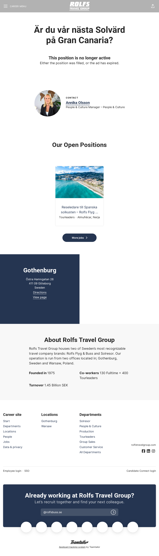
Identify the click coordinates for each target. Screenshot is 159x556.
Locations (9, 431)
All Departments (90, 452)
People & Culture (90, 426)
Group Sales (87, 441)
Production (87, 431)
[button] (152, 6)
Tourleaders (87, 436)
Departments (11, 426)
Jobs (6, 441)
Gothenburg (49, 421)
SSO (26, 470)
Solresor (85, 421)
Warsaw (46, 426)
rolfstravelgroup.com (143, 444)
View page (40, 297)
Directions (39, 292)
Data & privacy (12, 447)
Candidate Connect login (141, 470)
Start (6, 421)
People (7, 436)
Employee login (12, 470)
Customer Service (91, 447)
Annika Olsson (78, 103)
